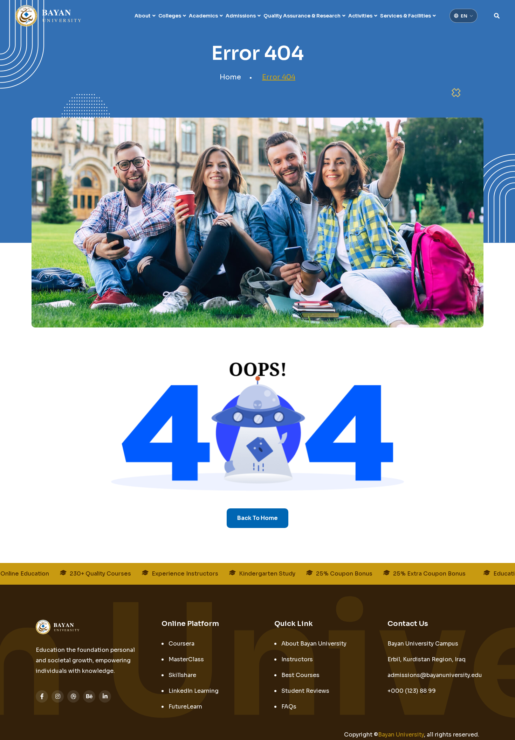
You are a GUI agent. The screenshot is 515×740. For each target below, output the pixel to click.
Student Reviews (305, 691)
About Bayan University (313, 643)
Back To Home (257, 518)
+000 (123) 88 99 (411, 691)
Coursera (181, 643)
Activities (360, 16)
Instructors (297, 659)
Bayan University (401, 734)
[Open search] (497, 16)
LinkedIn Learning (194, 691)
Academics (203, 16)
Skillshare (182, 675)
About (143, 16)
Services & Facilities (405, 16)
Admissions (241, 16)
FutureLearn (185, 706)
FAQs (288, 706)
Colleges (169, 16)
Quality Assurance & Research (302, 16)
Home (230, 77)
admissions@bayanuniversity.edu (434, 675)
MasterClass (186, 659)
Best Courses (300, 675)
